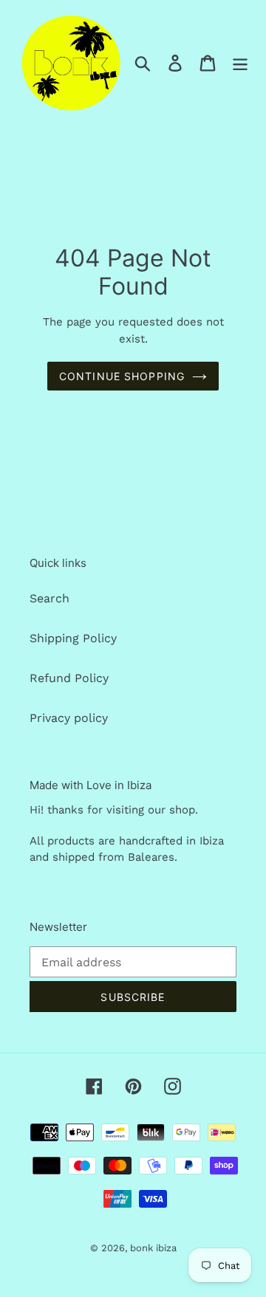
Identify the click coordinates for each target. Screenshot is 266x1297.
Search (49, 598)
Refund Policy (69, 678)
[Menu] (240, 63)
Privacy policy (69, 718)
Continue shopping (122, 376)
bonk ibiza (153, 1247)
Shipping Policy (73, 638)
